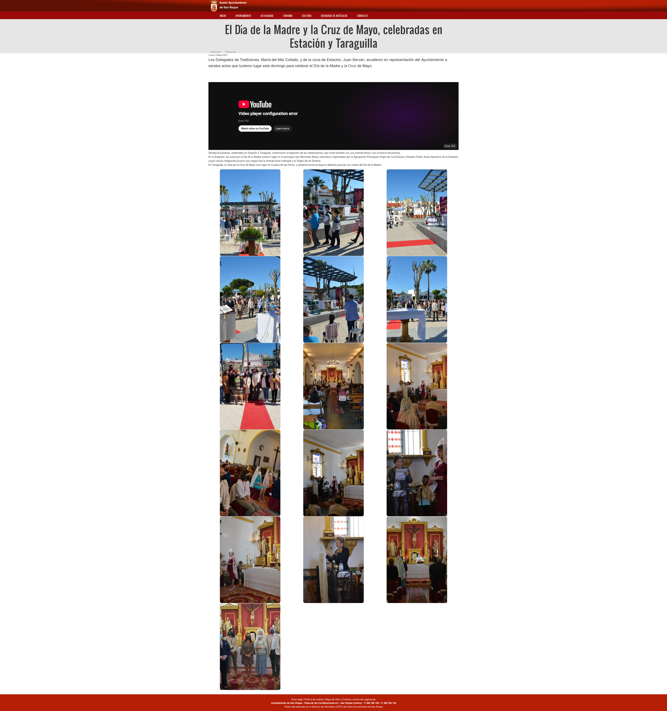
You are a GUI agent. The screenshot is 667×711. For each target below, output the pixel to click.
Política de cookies (314, 699)
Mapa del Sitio (333, 699)
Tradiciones (230, 51)
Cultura (306, 16)
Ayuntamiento (243, 16)
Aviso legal (297, 699)
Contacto (362, 16)
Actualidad (267, 16)
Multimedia (216, 51)
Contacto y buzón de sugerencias (359, 699)
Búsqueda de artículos (334, 16)
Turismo (287, 16)
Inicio (223, 16)
